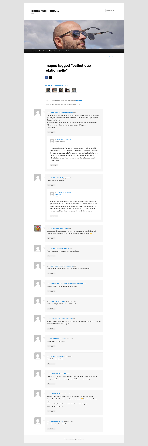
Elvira (65, 374)
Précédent (111, 57)
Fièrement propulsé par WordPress (74, 439)
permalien (79, 100)
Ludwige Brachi (68, 112)
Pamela (66, 228)
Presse (61, 51)
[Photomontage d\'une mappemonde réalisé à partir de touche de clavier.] (54, 90)
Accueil (34, 51)
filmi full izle (69, 319)
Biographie (52, 51)
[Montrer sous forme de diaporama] (56, 85)
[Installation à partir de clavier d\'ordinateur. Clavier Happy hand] (67, 90)
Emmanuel (58, 194)
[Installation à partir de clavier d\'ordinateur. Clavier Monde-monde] (74, 90)
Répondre (51, 132)
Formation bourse (68, 266)
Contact (68, 51)
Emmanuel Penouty (45, 10)
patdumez (67, 248)
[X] (50, 77)
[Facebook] (46, 77)
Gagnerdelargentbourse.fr (75, 283)
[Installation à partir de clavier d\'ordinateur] (61, 90)
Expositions (42, 51)
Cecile (65, 394)
